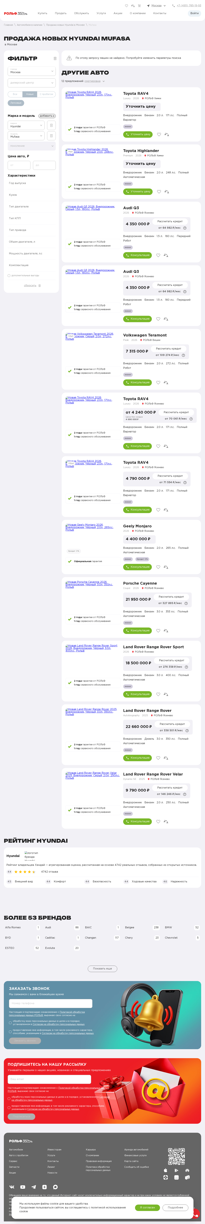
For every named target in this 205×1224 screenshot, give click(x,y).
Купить (42, 13)
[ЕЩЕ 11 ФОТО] (93, 411)
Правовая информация (99, 1161)
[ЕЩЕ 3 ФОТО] (93, 106)
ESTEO (22, 948)
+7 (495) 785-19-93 (189, 5)
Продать (60, 13)
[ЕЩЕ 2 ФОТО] (93, 539)
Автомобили (16, 1150)
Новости (52, 1173)
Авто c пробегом (18, 1156)
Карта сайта (131, 1161)
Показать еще (102, 969)
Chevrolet (182, 938)
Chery (142, 938)
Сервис (13, 1161)
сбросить (30, 285)
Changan (102, 938)
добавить (46, 116)
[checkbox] (32, 275)
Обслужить (81, 13)
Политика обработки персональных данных (98, 1168)
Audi (62, 927)
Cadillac (62, 938)
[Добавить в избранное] (159, 134)
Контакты (159, 13)
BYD (22, 938)
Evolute (62, 948)
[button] (32, 183)
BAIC (102, 927)
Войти (194, 13)
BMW (182, 927)
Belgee (142, 927)
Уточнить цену (140, 134)
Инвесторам (54, 1150)
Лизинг (51, 1167)
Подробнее (175, 1207)
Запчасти (14, 1167)
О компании (138, 13)
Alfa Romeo (22, 927)
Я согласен (147, 1207)
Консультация (140, 255)
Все (15, 94)
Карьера (91, 1150)
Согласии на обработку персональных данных (59, 1024)
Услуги (101, 13)
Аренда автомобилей (136, 1150)
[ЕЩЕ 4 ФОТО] (93, 163)
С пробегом (46, 94)
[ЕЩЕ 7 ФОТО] (93, 660)
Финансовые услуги (135, 1156)
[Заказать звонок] (195, 1214)
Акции (118, 13)
